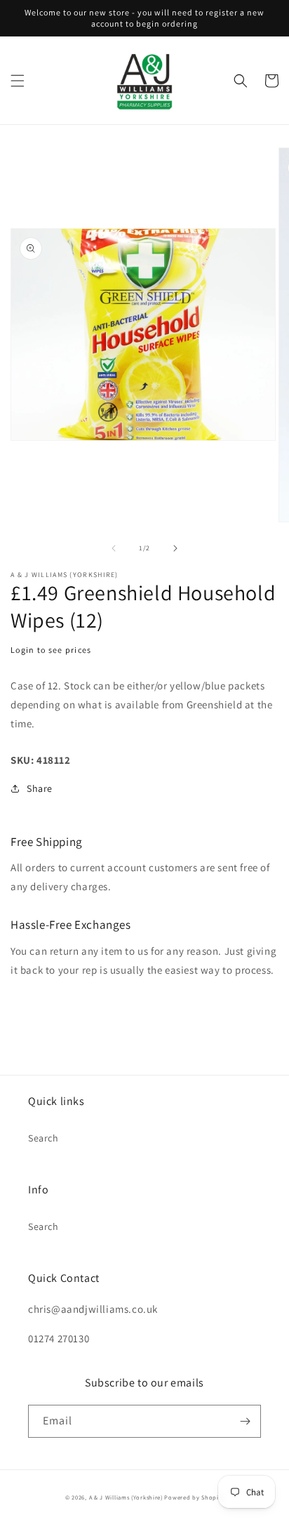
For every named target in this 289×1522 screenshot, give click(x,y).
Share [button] (40, 788)
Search (43, 1138)
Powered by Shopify (194, 1497)
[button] (17, 80)
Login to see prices (51, 649)
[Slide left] (113, 548)
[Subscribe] (244, 1421)
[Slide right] (175, 548)
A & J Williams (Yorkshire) (126, 1497)
